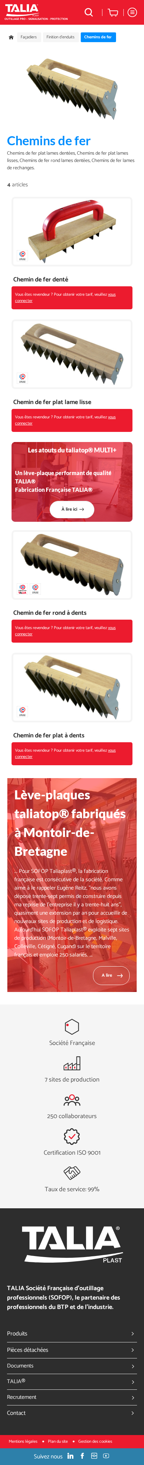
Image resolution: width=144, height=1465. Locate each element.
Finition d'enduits (60, 37)
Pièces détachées (27, 1350)
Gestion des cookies (95, 1441)
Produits (17, 1334)
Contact (16, 1413)
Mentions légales (23, 1441)
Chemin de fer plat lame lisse (52, 402)
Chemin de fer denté (40, 280)
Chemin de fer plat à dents (49, 736)
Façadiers (29, 37)
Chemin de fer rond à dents (50, 613)
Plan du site (58, 1441)
